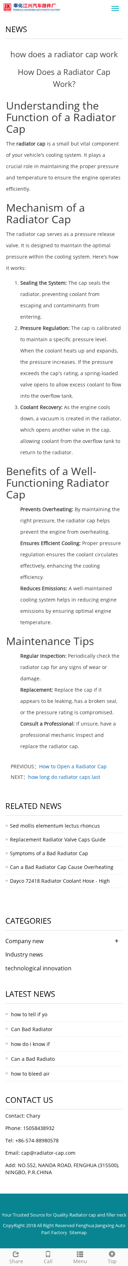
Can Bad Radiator (32, 1029)
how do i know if (30, 1044)
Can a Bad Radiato (33, 1058)
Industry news (24, 954)
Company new (24, 941)
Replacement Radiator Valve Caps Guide (58, 839)
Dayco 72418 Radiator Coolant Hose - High (60, 880)
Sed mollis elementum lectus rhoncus (55, 825)
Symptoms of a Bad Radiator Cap (49, 853)
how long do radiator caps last (64, 777)
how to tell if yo (29, 1014)
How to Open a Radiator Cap (73, 766)
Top (112, 1261)
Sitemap (78, 1232)
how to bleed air (30, 1073)
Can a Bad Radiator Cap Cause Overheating (61, 867)
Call (48, 1261)
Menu (80, 1261)
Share (16, 1261)
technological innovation (38, 968)
